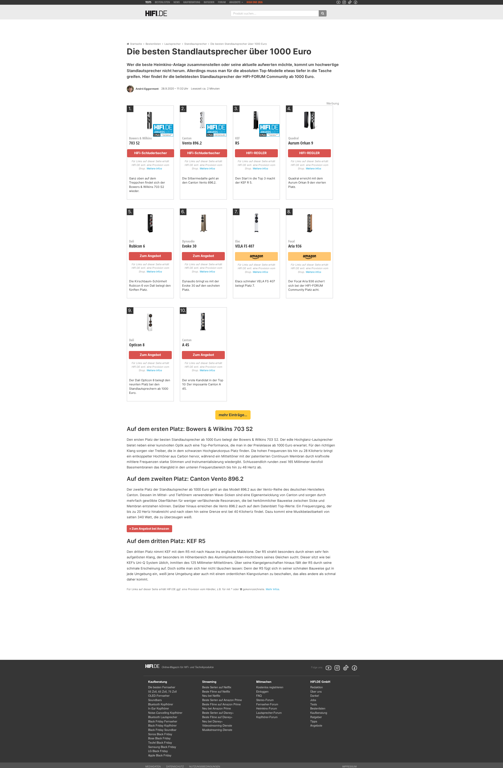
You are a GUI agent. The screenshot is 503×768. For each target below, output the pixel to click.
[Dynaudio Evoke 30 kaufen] (203, 222)
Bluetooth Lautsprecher (162, 717)
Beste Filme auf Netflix (216, 691)
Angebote (316, 725)
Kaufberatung (191, 2)
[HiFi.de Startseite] (156, 13)
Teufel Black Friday (160, 742)
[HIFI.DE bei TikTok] (350, 2)
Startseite (136, 43)
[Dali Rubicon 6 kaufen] (150, 222)
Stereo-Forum (265, 700)
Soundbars (155, 700)
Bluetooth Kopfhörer (160, 704)
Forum (222, 2)
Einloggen (262, 691)
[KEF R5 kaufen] (256, 119)
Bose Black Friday (159, 738)
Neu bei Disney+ (212, 721)
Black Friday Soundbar (162, 730)
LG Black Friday (158, 751)
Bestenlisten (162, 2)
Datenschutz (175, 766)
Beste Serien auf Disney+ (218, 713)
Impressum (349, 766)
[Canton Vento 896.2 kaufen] (203, 119)
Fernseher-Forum (267, 704)
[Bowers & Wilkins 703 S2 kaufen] (150, 119)
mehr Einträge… (233, 415)
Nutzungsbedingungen (204, 766)
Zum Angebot (150, 256)
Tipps (313, 721)
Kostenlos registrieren (269, 687)
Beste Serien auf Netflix (216, 687)
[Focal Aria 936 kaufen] (309, 222)
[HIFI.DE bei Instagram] (344, 2)
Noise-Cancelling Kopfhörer (165, 713)
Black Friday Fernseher (162, 721)
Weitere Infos (154, 168)
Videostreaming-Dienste (217, 725)
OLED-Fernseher (159, 696)
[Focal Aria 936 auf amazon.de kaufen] (309, 256)
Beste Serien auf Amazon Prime (222, 700)
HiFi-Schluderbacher (150, 153)
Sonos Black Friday (160, 734)
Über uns (316, 691)
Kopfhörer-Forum (267, 717)
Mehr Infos (272, 589)
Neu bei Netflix (211, 696)
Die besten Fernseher (161, 687)
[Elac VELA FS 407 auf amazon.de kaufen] (256, 256)
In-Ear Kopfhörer (158, 708)
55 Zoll (152, 691)
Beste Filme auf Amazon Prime (221, 704)
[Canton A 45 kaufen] (203, 321)
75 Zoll (172, 691)
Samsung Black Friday (162, 747)
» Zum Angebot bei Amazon (149, 528)
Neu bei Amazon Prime (216, 708)
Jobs (313, 700)
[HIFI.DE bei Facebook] (355, 2)
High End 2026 (255, 2)
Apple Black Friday (159, 755)
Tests (148, 2)
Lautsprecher (172, 43)
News (176, 2)
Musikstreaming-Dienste (217, 730)
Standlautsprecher (195, 43)
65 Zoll (162, 691)
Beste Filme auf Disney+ (217, 717)
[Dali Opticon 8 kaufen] (150, 321)
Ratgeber (209, 2)
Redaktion (316, 687)
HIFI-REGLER (256, 153)
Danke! (314, 696)
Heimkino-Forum (266, 708)
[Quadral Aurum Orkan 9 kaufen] (309, 119)
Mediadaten (153, 766)
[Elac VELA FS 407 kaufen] (256, 222)
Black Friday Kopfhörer (162, 725)
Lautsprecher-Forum (269, 713)
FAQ (259, 696)
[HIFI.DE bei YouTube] (338, 2)
